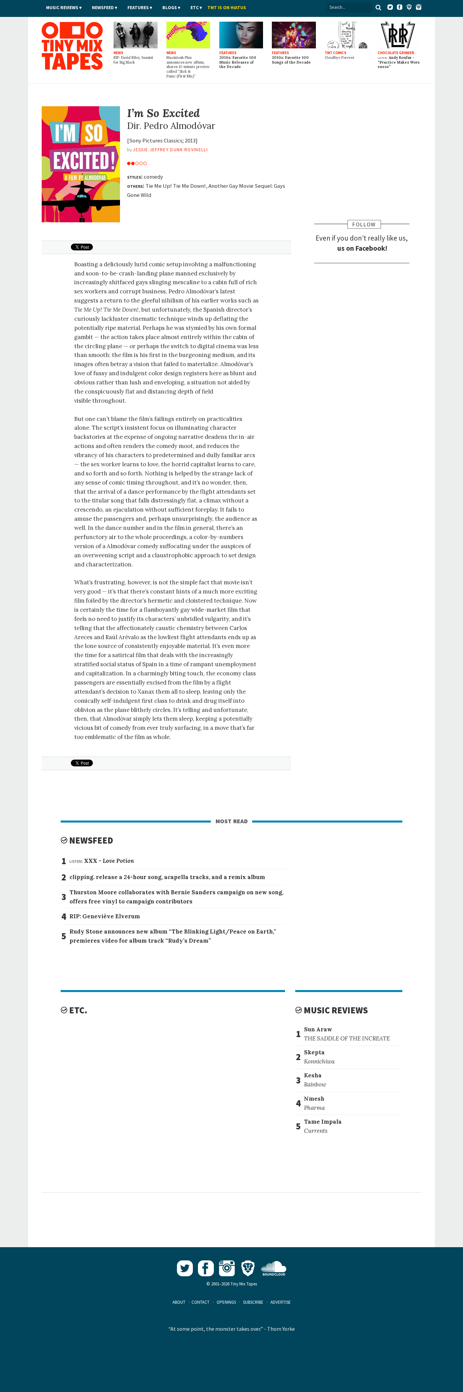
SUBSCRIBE (253, 1302)
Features (138, 7)
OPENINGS (226, 1302)
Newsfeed (103, 7)
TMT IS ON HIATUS (226, 7)
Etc (194, 7)
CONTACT (200, 1302)
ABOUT (179, 1302)
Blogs (169, 7)
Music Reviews (62, 7)
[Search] (378, 7)
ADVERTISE (280, 1302)
